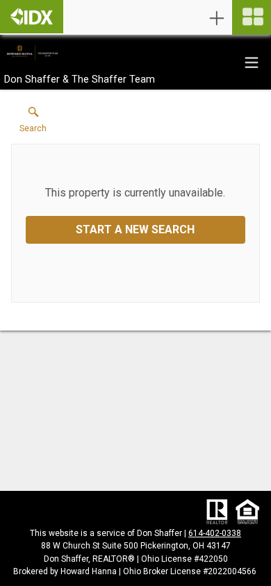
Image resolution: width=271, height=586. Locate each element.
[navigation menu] (251, 17)
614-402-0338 (214, 533)
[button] (33, 123)
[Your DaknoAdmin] (31, 16)
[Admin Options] (216, 18)
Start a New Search (135, 229)
